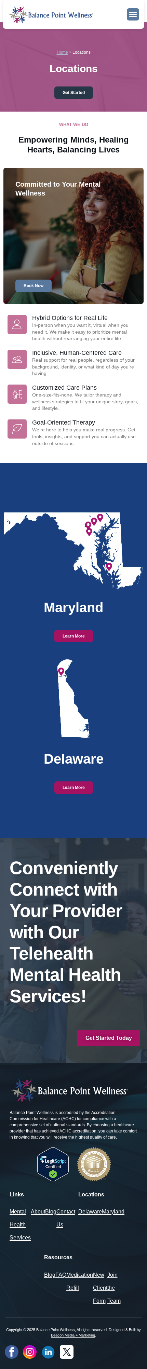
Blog (50, 1211)
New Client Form (100, 1288)
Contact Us (65, 1218)
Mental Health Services (20, 1224)
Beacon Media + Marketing (73, 1335)
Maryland (113, 1211)
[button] (133, 14)
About (38, 1211)
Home (62, 52)
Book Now (33, 285)
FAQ (60, 1275)
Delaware (90, 1211)
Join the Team (114, 1288)
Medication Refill (79, 1281)
